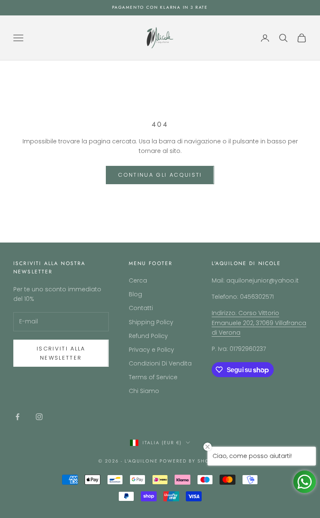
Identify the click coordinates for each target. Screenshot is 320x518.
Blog (135, 294)
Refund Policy (148, 336)
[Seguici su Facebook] (17, 417)
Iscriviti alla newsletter (61, 353)
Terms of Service (153, 377)
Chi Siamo (144, 391)
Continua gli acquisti (160, 175)
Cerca (138, 280)
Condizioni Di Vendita (160, 363)
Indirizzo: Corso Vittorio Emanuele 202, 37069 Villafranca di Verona (259, 322)
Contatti (141, 308)
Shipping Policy (151, 322)
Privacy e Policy (151, 349)
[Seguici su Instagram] (39, 417)
